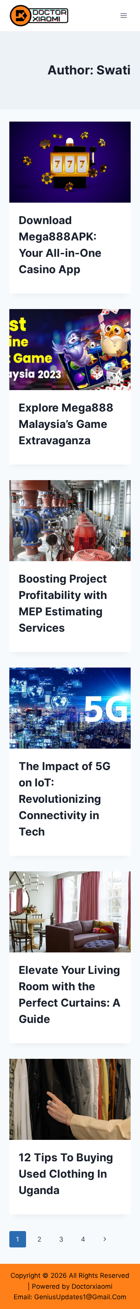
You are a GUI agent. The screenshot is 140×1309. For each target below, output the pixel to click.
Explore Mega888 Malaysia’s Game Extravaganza (66, 424)
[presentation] (70, 162)
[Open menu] (123, 15)
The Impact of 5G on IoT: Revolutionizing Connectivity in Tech (64, 799)
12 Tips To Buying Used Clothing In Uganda (66, 1174)
